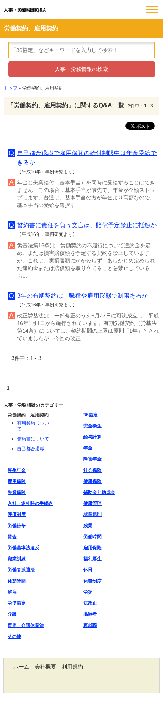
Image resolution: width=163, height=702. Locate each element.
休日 (87, 569)
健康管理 (92, 503)
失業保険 (17, 492)
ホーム (21, 667)
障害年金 (92, 459)
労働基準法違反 (23, 547)
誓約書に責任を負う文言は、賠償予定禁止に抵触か (87, 225)
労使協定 (17, 603)
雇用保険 (17, 481)
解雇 (12, 592)
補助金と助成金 (99, 492)
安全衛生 (92, 426)
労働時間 (92, 536)
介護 (12, 614)
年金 (87, 448)
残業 (87, 525)
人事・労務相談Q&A (25, 10)
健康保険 (92, 481)
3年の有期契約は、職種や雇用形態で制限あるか (82, 295)
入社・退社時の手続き (30, 503)
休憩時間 (17, 581)
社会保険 (92, 470)
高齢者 (90, 614)
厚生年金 (17, 470)
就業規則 (92, 514)
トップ (10, 88)
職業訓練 (17, 558)
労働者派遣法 (21, 569)
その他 (14, 636)
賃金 (12, 536)
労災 (87, 592)
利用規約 (72, 667)
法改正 (90, 603)
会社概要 (45, 667)
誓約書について (33, 438)
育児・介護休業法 (26, 625)
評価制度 (17, 514)
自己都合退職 (30, 448)
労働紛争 (17, 525)
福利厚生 (92, 558)
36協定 (90, 415)
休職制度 (92, 581)
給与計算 (92, 437)
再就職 (90, 625)
